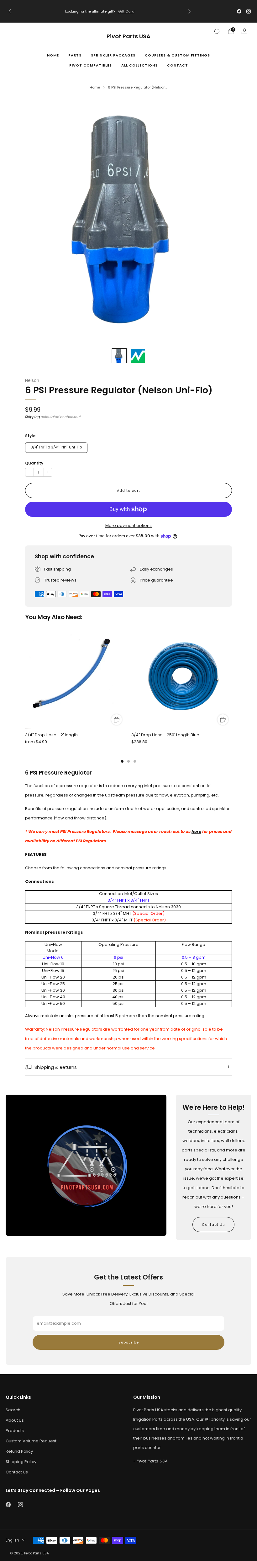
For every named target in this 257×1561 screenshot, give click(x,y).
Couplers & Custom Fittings (177, 55)
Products (15, 1431)
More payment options (128, 525)
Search (13, 1410)
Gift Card (126, 11)
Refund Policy (19, 1451)
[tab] (122, 761)
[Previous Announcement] (10, 11)
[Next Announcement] (190, 11)
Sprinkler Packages (113, 55)
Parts (74, 55)
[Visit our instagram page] (248, 11)
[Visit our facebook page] (239, 11)
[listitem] (99, 11)
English (12, 1540)
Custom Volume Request (31, 1441)
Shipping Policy (21, 1462)
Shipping (32, 416)
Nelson (32, 381)
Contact (177, 65)
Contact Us (213, 1224)
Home (53, 55)
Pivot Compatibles (90, 65)
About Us (15, 1420)
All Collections (139, 65)
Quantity (34, 463)
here (196, 831)
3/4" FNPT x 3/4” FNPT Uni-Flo (56, 447)
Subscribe (128, 1342)
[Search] (217, 31)
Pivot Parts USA (128, 36)
